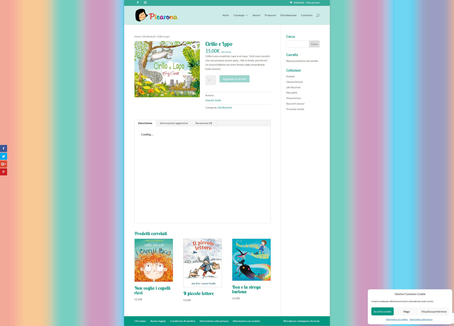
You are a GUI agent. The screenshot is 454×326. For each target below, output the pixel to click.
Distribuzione (288, 15)
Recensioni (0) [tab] (204, 123)
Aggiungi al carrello (234, 78)
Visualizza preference (434, 311)
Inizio (226, 15)
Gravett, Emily (213, 100)
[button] (194, 47)
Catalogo (239, 15)
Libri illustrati (148, 36)
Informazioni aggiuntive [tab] (174, 123)
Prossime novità (295, 109)
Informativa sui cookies (397, 319)
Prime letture (293, 98)
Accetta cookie (382, 311)
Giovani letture (294, 81)
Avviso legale (158, 320)
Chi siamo (140, 320)
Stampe (290, 76)
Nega (406, 311)
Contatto (306, 15)
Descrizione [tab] (145, 123)
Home (137, 36)
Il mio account (313, 3)
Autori (256, 15)
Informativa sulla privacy (421, 319)
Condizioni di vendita (182, 320)
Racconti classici (295, 103)
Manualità (291, 92)
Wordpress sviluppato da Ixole (301, 320)
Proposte (270, 15)
